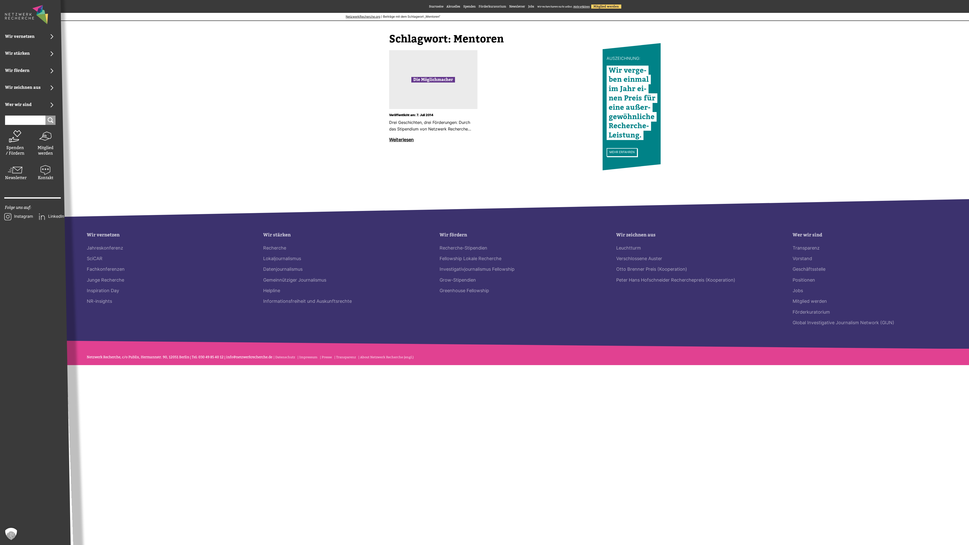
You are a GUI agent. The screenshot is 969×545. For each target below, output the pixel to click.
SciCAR (94, 259)
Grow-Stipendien (458, 280)
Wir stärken (277, 235)
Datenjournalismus (283, 269)
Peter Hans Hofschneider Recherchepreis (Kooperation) (675, 280)
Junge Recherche (105, 280)
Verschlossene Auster (639, 259)
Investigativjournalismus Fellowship (477, 269)
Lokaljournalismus (282, 259)
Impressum (308, 357)
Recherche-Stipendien (463, 248)
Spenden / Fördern (15, 150)
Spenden (469, 7)
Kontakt (45, 177)
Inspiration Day (103, 291)
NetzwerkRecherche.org (363, 16)
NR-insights (99, 301)
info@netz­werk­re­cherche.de (249, 357)
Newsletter (15, 177)
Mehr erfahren (622, 152)
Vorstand (802, 259)
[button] (11, 534)
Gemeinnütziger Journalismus (294, 280)
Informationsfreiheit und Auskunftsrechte (307, 301)
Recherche (274, 248)
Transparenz (806, 248)
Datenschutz (285, 357)
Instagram (23, 217)
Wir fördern (453, 235)
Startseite (436, 7)
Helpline (271, 291)
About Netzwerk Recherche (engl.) (387, 357)
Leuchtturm (628, 248)
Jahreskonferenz (105, 248)
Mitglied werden (45, 150)
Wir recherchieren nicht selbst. (563, 6)
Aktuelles (453, 7)
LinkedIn (56, 217)
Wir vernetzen (103, 235)
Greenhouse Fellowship (464, 291)
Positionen (804, 280)
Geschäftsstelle (809, 269)
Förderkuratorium (492, 7)
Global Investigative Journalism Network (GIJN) (843, 323)
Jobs (531, 7)
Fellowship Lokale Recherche (470, 259)
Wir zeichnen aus (636, 235)
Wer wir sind (807, 235)
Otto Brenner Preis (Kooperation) (651, 269)
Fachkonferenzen (106, 269)
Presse (327, 357)
